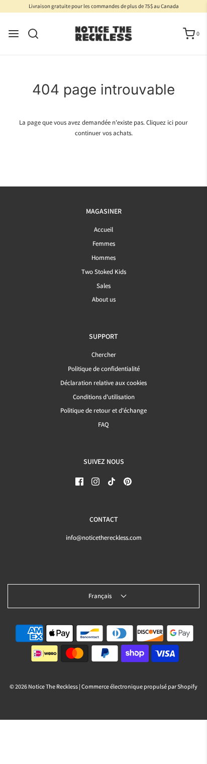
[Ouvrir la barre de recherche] (37, 33)
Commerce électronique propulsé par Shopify (139, 686)
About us (104, 299)
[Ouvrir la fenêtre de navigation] (13, 33)
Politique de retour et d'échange (103, 410)
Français (100, 596)
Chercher (103, 354)
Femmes (103, 243)
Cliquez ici (159, 122)
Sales (103, 285)
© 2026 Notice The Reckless (44, 686)
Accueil (103, 229)
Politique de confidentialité (104, 368)
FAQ (103, 424)
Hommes (103, 257)
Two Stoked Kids (103, 271)
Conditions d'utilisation (104, 397)
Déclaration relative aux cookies (103, 382)
